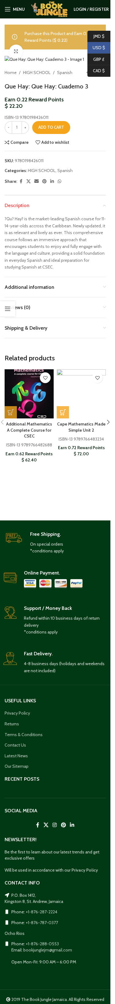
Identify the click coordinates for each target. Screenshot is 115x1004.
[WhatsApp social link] (59, 181)
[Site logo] (49, 8)
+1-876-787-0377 (42, 922)
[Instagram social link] (55, 825)
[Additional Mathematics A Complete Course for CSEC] (29, 393)
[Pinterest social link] (44, 181)
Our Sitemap (17, 766)
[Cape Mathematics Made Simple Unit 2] (81, 393)
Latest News (16, 756)
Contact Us (15, 745)
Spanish (64, 72)
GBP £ (96, 59)
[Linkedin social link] (52, 181)
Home (11, 72)
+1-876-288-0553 (42, 944)
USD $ (96, 48)
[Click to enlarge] (16, 51)
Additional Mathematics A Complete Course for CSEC (29, 430)
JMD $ (96, 36)
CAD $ (96, 71)
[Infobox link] (55, 543)
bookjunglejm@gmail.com (47, 950)
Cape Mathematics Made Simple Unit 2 (81, 427)
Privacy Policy (17, 713)
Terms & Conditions (24, 734)
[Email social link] (36, 181)
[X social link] (29, 181)
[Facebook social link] (21, 181)
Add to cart (51, 127)
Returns (12, 724)
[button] (11, 412)
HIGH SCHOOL (37, 72)
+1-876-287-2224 (41, 912)
